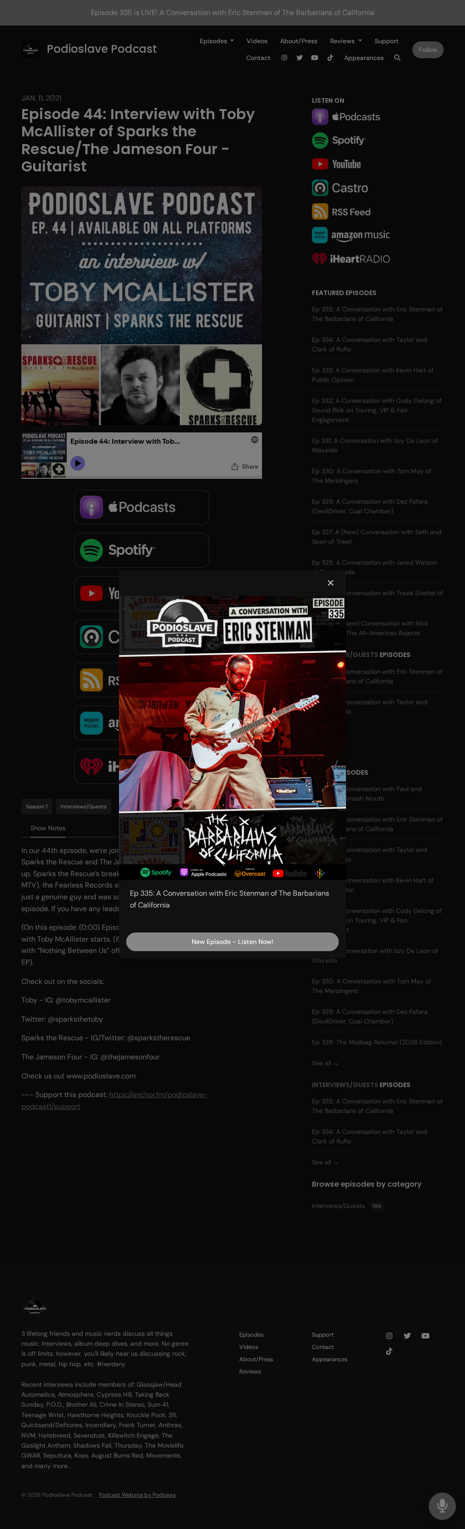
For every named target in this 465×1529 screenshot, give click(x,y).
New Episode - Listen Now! (232, 941)
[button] (330, 583)
